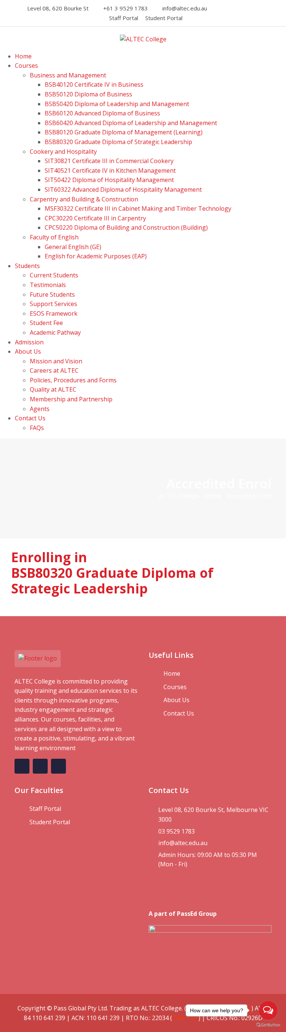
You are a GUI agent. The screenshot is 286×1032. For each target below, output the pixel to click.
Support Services (53, 304)
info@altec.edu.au (184, 8)
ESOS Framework (53, 313)
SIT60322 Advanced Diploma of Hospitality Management (123, 189)
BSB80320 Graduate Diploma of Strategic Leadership (118, 142)
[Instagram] (232, 8)
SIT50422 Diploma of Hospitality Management (109, 180)
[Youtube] (252, 8)
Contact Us (30, 418)
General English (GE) (73, 247)
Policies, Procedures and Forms (73, 380)
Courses (26, 65)
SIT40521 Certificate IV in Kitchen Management (110, 170)
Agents (40, 409)
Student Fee (46, 323)
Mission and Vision (56, 361)
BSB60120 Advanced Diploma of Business (102, 113)
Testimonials (48, 285)
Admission (29, 342)
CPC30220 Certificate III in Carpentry (95, 218)
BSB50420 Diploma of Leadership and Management (117, 104)
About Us (28, 351)
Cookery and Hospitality (63, 151)
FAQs (37, 428)
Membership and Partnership (71, 399)
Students (27, 266)
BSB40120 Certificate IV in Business (94, 84)
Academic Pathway (55, 332)
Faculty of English (54, 237)
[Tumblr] (262, 8)
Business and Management (68, 75)
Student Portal (163, 18)
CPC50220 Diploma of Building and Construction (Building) (126, 227)
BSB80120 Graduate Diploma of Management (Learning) (124, 132)
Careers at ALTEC (54, 370)
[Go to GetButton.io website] (268, 1024)
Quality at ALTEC (53, 389)
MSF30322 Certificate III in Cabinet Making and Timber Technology (138, 208)
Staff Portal (123, 18)
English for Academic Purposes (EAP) (96, 256)
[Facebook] (222, 8)
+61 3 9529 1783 (125, 8)
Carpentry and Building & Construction (84, 199)
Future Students (52, 294)
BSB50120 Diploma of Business (88, 94)
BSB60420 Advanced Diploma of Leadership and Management (131, 123)
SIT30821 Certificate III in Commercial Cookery (109, 161)
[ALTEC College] (143, 39)
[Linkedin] (242, 8)
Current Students (54, 275)
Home (23, 56)
